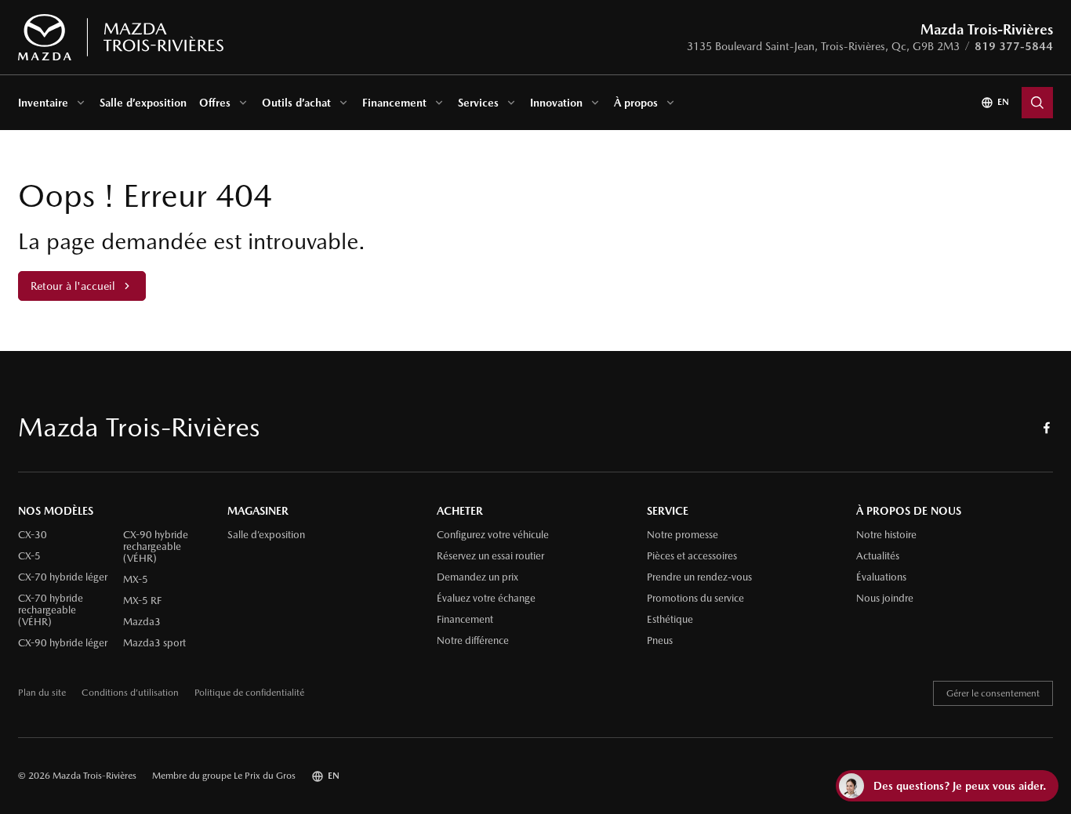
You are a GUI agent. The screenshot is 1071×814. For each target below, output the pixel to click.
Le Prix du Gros (265, 775)
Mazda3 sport (154, 643)
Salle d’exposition (143, 102)
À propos (636, 102)
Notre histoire (886, 535)
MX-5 (135, 579)
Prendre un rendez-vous (699, 577)
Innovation (556, 102)
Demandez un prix (477, 577)
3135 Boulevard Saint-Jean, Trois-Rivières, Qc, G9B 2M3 (823, 46)
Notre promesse (682, 535)
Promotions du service (695, 598)
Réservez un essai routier (490, 556)
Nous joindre (884, 598)
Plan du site (42, 693)
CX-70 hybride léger (62, 577)
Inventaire (43, 102)
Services (478, 102)
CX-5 (29, 556)
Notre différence (473, 640)
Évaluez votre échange (486, 598)
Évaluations (881, 577)
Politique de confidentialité (249, 693)
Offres (215, 102)
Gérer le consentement (993, 693)
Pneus (660, 640)
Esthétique (670, 619)
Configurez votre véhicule (493, 535)
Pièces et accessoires (692, 556)
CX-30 (32, 535)
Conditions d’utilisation (130, 693)
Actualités (877, 556)
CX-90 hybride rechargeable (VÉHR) (155, 547)
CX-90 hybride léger (62, 643)
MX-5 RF (142, 600)
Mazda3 (142, 622)
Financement (394, 102)
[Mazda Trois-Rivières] (120, 37)
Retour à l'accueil (72, 286)
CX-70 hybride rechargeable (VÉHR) (50, 610)
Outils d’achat (296, 102)
